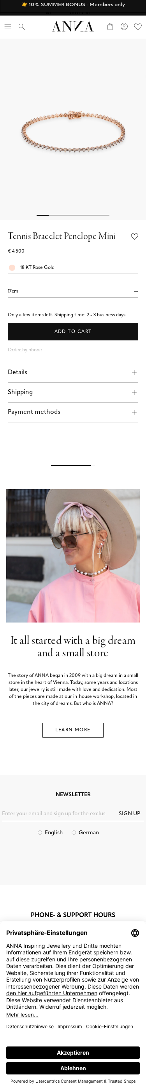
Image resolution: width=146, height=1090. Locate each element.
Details (17, 373)
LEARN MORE (72, 730)
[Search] (21, 26)
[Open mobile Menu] (7, 26)
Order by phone (25, 350)
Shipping (20, 392)
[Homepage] (73, 26)
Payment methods (34, 412)
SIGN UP (129, 814)
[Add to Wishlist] (134, 236)
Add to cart (73, 332)
